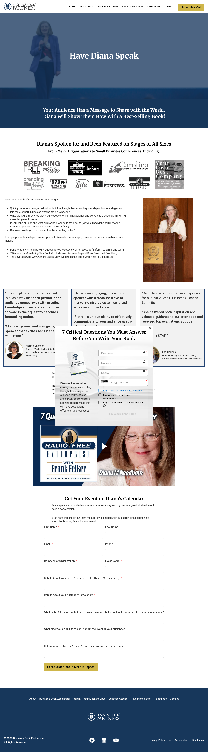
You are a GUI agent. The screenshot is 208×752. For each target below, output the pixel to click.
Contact (169, 6)
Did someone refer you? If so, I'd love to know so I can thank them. (84, 646)
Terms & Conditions (178, 740)
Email (47, 544)
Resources (153, 6)
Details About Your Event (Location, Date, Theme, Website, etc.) (81, 578)
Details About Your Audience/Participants (68, 595)
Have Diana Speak (132, 6)
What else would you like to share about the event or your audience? (84, 629)
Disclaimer (198, 740)
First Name (50, 527)
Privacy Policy (157, 740)
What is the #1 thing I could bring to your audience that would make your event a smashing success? (104, 612)
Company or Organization (59, 561)
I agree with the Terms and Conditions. (123, 390)
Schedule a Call (191, 7)
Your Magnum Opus (95, 698)
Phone (109, 544)
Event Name (112, 561)
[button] (150, 328)
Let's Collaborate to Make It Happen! (71, 667)
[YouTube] (116, 740)
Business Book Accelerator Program (60, 698)
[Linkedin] (104, 740)
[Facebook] (92, 740)
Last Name (111, 527)
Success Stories (108, 6)
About (71, 6)
